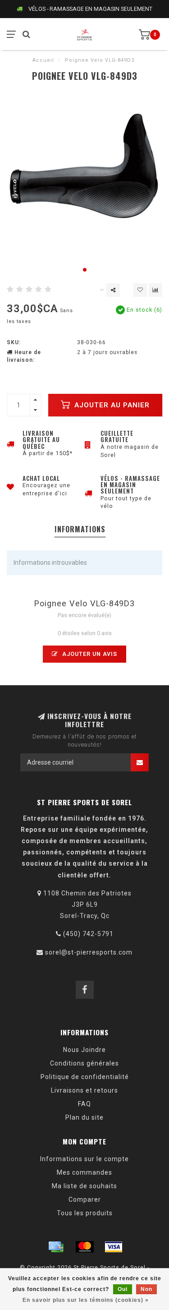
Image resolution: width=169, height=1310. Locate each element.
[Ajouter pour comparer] (155, 290)
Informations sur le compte (84, 1158)
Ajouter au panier (111, 405)
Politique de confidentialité (85, 1076)
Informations (80, 529)
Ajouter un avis (88, 653)
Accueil (43, 60)
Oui (123, 1289)
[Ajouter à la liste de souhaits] (140, 290)
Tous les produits (85, 1213)
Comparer (85, 1199)
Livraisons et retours (84, 1090)
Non (146, 1289)
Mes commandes (84, 1172)
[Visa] (113, 1247)
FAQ (84, 1103)
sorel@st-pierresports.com (88, 952)
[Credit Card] (56, 1247)
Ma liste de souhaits (84, 1186)
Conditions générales (84, 1063)
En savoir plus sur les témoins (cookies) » (86, 1300)
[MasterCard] (84, 1247)
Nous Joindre (84, 1049)
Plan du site (84, 1117)
